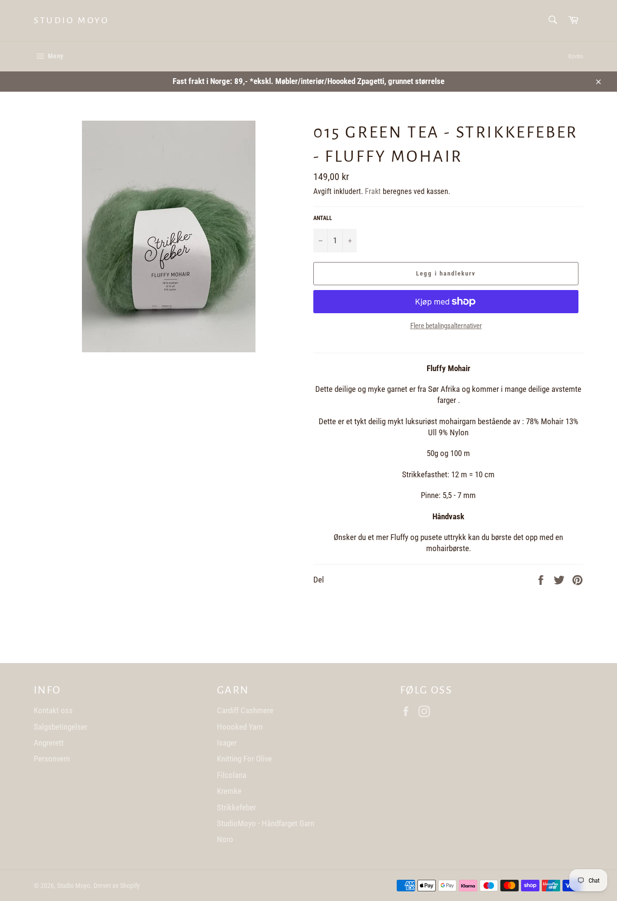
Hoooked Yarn (240, 727)
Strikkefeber (236, 807)
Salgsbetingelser (60, 727)
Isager (227, 743)
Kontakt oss (53, 710)
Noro (225, 839)
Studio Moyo (71, 20)
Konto (575, 56)
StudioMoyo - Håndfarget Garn (265, 823)
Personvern (52, 758)
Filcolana (231, 775)
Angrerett (49, 743)
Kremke (229, 791)
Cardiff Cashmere (245, 710)
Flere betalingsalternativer (446, 325)
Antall (322, 218)
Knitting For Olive (244, 758)
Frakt (373, 191)
